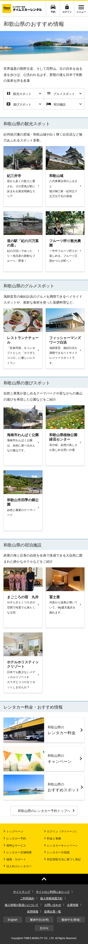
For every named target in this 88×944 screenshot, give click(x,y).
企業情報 (72, 905)
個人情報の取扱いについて (21, 905)
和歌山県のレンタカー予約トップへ (44, 810)
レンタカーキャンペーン (62, 845)
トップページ (14, 831)
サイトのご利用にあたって (53, 891)
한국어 (44, 928)
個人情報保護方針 (51, 898)
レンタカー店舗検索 (19, 852)
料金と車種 (54, 838)
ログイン (67, 11)
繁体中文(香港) (70, 919)
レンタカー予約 (16, 838)
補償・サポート (16, 859)
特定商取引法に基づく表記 (64, 859)
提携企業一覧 (52, 911)
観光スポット (22, 93)
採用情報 (32, 911)
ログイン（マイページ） (62, 831)
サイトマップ (21, 891)
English (12, 919)
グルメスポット (64, 93)
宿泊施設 (60, 104)
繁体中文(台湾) (39, 919)
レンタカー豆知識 (58, 852)
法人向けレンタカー (19, 866)
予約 (53, 11)
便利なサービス (16, 845)
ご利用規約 (27, 898)
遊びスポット (22, 104)
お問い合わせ (52, 905)
